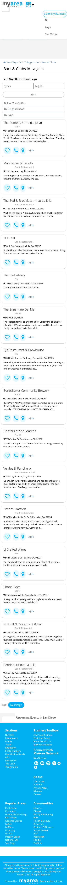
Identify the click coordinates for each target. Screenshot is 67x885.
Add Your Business (43, 734)
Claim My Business (55, 13)
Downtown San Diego (16, 814)
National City (11, 839)
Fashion (38, 843)
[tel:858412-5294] (16, 611)
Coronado (10, 811)
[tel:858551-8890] (16, 574)
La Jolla (30, 150)
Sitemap (38, 790)
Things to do (31, 62)
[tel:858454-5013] (16, 693)
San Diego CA (14, 62)
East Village (10, 817)
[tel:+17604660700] (16, 378)
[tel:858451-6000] (16, 456)
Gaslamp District (13, 820)
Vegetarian (39, 836)
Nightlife (9, 734)
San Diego (10, 843)
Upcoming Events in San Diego (36, 717)
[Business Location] (23, 150)
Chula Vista (10, 808)
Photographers (13, 750)
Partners (38, 784)
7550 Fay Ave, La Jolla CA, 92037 (21, 672)
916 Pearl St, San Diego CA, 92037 (21, 130)
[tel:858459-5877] (16, 496)
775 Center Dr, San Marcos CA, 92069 (23, 439)
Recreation (10, 747)
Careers (37, 794)
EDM (36, 817)
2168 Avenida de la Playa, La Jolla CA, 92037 (26, 594)
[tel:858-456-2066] (16, 225)
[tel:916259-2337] (16, 418)
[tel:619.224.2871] (16, 337)
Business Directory (43, 744)
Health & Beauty (42, 820)
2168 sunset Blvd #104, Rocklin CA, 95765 (26, 398)
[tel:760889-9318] (16, 297)
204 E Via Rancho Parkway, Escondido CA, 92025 (29, 358)
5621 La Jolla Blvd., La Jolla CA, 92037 (23, 557)
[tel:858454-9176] (16, 150)
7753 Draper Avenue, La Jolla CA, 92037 (24, 208)
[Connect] (7, 150)
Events (8, 741)
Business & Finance (43, 827)
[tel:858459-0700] (16, 188)
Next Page (16, 705)
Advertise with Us (42, 741)
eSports (37, 808)
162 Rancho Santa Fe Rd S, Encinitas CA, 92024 (28, 517)
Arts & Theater (41, 830)
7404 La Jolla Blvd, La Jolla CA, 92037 (23, 476)
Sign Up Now (40, 757)
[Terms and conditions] (28, 881)
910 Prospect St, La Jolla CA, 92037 (22, 632)
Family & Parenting (43, 814)
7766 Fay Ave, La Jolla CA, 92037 (21, 171)
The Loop (10, 763)
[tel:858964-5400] (16, 652)
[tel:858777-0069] (16, 262)
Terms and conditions (51, 881)
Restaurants (11, 738)
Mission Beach (12, 836)
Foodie (37, 839)
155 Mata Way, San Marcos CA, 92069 (24, 283)
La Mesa (9, 827)
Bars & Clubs (48, 62)
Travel (8, 744)
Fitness (37, 811)
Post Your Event (42, 738)
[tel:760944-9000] (16, 537)
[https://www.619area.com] (13, 4)
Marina (8, 833)
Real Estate (10, 760)
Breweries (38, 824)
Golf (36, 833)
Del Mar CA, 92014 (14, 317)
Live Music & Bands (15, 754)
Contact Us (39, 781)
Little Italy (10, 830)
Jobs (7, 757)
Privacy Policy (40, 787)
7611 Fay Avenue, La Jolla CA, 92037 (23, 246)
